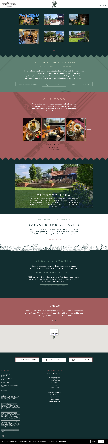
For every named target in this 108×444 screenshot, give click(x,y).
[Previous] (8, 315)
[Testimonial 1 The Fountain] (52, 320)
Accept (101, 441)
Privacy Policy (62, 441)
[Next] (99, 315)
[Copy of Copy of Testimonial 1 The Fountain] (55, 320)
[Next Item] (89, 129)
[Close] (106, 441)
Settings (94, 441)
